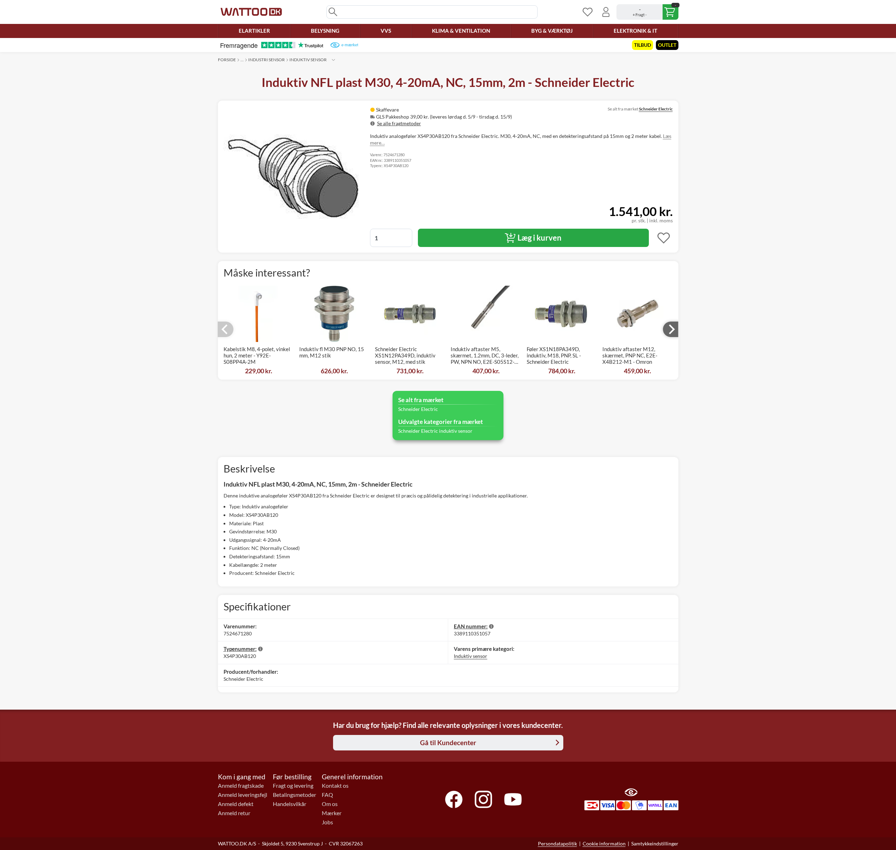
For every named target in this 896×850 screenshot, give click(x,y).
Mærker (332, 813)
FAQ (327, 795)
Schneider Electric (656, 109)
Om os (330, 804)
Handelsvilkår (289, 804)
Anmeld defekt (235, 804)
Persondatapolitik (557, 843)
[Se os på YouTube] (513, 799)
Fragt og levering (293, 785)
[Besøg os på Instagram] (483, 799)
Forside (227, 59)
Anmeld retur (234, 813)
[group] (460, 116)
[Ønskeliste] (587, 12)
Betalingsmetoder (294, 795)
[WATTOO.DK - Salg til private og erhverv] (251, 12)
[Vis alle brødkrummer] (333, 60)
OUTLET (667, 45)
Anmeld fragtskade (241, 785)
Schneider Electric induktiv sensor (435, 431)
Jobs (327, 822)
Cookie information (604, 843)
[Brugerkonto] (606, 12)
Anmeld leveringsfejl (242, 795)
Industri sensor (266, 59)
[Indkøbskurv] (647, 12)
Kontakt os (335, 785)
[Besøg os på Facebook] (454, 799)
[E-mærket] (344, 45)
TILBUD (642, 45)
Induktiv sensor (308, 59)
